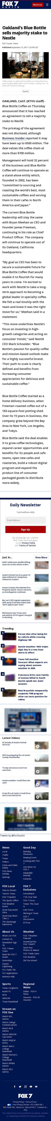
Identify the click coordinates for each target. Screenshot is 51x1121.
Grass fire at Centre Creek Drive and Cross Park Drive (16, 794)
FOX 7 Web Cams (31, 953)
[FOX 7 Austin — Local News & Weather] (10, 4)
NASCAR (6, 998)
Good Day (29, 847)
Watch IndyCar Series (9, 1041)
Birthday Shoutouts (28, 852)
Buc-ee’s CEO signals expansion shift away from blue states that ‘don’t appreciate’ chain (16, 602)
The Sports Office (10, 900)
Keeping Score (29, 857)
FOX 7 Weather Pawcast (30, 937)
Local (4, 851)
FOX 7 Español (9, 897)
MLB (4, 994)
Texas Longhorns (10, 988)
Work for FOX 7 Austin (9, 955)
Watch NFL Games (7, 1017)
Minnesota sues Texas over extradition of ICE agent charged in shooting (17, 615)
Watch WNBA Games (8, 1064)
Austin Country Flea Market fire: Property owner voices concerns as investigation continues (16, 589)
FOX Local (8, 886)
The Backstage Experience (9, 923)
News (16, 43)
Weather (28, 931)
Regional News (28, 985)
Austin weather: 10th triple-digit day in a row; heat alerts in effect (33, 649)
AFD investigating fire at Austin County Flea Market (16, 756)
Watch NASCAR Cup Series (9, 1035)
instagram (25, 1086)
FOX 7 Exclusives (29, 887)
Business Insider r (14, 138)
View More (41, 557)
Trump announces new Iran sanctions (14, 768)
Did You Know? (30, 960)
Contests (27, 878)
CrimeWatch (28, 893)
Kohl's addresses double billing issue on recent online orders (16, 563)
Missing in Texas (30, 913)
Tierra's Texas (8, 893)
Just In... (7, 557)
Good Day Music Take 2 (10, 917)
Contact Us (7, 939)
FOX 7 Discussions (28, 918)
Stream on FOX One (9, 1010)
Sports (6, 984)
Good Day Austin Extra (10, 911)
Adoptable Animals (28, 874)
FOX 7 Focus (29, 900)
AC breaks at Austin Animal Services (14, 743)
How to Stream (9, 890)
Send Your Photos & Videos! (31, 948)
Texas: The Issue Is (31, 905)
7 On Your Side (30, 897)
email (36, 1086)
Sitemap (6, 877)
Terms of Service (27, 545)
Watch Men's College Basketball (8, 1049)
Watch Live (37, 5)
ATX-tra (26, 922)
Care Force (28, 909)
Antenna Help (8, 976)
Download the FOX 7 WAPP (29, 943)
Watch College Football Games (9, 1023)
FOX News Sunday (7, 872)
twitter (20, 1086)
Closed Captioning (7, 965)
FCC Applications (10, 973)
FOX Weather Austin (8, 905)
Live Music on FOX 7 (29, 868)
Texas (5, 858)
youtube (31, 1086)
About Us (8, 931)
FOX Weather (29, 957)
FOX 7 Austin (7, 43)
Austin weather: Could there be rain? (16, 781)
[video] (42, 745)
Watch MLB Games (7, 1029)
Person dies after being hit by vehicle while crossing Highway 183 (32, 637)
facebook (14, 1086)
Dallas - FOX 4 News (29, 992)
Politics (5, 861)
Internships (7, 960)
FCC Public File (9, 969)
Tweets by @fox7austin (12, 835)
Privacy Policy (28, 543)
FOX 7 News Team (8, 949)
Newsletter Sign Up (9, 943)
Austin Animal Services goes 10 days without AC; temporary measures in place (16, 577)
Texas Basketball (10, 1001)
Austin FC (6, 991)
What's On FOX (9, 935)
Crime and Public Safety (10, 866)
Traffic (5, 855)
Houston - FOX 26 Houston (31, 998)
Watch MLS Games (7, 1070)
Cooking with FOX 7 (31, 862)
